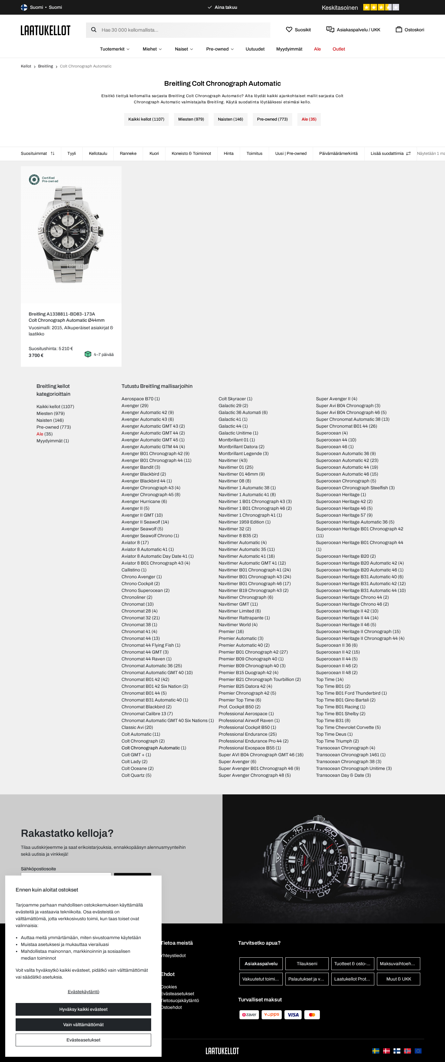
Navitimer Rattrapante (241, 617)
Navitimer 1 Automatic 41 (244, 494)
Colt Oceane (134, 768)
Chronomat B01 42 (141, 679)
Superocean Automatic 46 (342, 474)
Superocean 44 (331, 439)
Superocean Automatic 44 (342, 467)
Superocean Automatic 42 (342, 460)
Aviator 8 (131, 542)
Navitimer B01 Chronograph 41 (250, 570)
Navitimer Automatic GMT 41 (248, 563)
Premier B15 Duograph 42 (245, 672)
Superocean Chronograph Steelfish (352, 487)
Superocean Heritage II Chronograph (354, 631)
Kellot (26, 66)
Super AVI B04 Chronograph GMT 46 (256, 754)
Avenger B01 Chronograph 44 (152, 460)
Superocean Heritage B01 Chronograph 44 (359, 542)
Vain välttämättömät (83, 1024)
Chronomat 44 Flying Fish (148, 645)
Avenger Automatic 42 (144, 412)
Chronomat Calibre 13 (144, 713)
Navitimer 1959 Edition (241, 522)
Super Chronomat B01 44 (342, 426)
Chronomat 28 (136, 611)
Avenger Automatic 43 (144, 419)
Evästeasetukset (83, 1040)
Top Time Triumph (334, 741)
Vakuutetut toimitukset (262, 979)
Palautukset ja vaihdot (308, 979)
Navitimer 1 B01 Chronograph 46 (252, 508)
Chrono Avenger (138, 576)
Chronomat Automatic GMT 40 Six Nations (165, 720)
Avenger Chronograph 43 (148, 487)
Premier (227, 631)
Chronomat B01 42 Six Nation (151, 686)
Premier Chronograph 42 (244, 693)
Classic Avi (133, 727)
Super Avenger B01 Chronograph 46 (256, 768)
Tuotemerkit (112, 49)
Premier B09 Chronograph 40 (249, 665)
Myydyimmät (289, 49)
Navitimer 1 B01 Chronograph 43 (252, 501)
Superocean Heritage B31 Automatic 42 (356, 583)
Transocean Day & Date (340, 775)
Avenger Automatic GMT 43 (150, 426)
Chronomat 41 (136, 631)
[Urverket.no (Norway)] (408, 1050)
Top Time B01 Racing (337, 706)
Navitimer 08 (231, 481)
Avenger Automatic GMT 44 (150, 433)
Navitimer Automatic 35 (242, 549)
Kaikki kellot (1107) (146, 119)
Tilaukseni (307, 963)
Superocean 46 (331, 446)
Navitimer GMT (234, 604)
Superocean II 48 (333, 672)
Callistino (131, 570)
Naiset (181, 49)
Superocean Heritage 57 (341, 515)
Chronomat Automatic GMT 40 (153, 672)
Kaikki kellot (48, 406)
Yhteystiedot (173, 955)
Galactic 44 (230, 426)
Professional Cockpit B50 (244, 727)
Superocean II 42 (333, 652)
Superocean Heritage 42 (341, 501)
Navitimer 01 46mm (238, 474)
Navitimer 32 (231, 528)
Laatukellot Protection (354, 979)
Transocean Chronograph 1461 (347, 754)
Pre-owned (217, 49)
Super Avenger (234, 761)
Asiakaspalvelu (261, 963)
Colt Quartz (133, 775)
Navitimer (228, 460)
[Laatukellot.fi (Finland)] (397, 1050)
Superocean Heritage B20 (342, 556)
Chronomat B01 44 (141, 693)
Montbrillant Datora (238, 446)
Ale (317, 49)
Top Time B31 (330, 720)
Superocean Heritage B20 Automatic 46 (356, 570)
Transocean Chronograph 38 (345, 761)
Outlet (339, 49)
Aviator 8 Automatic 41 (144, 549)
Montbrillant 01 (234, 439)
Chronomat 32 (136, 617)
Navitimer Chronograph (242, 597)
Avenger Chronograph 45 (148, 494)
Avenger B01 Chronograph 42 (152, 453)
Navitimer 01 (231, 467)
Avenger (130, 405)
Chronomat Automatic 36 (147, 665)
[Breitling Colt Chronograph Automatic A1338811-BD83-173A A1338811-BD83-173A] (71, 235)
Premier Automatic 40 (241, 645)
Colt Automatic (136, 734)
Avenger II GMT (138, 515)
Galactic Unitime (235, 433)
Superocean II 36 (333, 645)
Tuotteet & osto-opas (354, 963)
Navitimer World (235, 624)
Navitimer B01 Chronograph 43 (250, 576)
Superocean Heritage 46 (341, 508)
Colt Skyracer (232, 398)
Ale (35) (309, 119)
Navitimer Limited (236, 611)
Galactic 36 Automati (240, 412)
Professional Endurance (243, 734)
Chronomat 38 (136, 624)
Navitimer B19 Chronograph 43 (250, 590)
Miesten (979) (191, 119)
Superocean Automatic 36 (342, 453)
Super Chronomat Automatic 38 (348, 419)
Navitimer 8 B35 (235, 535)
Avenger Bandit (137, 467)
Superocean (328, 433)
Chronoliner (134, 597)
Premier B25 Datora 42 (242, 686)
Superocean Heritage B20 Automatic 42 (356, 563)
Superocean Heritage (338, 494)
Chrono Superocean (142, 590)
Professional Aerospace (243, 713)
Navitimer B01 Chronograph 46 (250, 583)
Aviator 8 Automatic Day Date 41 (154, 556)
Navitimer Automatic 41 (242, 556)
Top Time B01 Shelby (337, 713)
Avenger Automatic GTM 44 (150, 446)
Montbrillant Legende (240, 453)
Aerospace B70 (137, 398)
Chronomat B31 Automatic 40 (152, 700)
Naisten (44, 420)
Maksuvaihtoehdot (399, 963)
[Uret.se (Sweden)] (376, 1050)
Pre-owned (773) (272, 119)
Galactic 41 (230, 419)
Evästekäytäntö (83, 991)
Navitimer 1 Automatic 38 (244, 487)
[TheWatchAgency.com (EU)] (418, 1050)
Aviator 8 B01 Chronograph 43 (152, 563)
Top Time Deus (331, 734)
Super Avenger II (333, 398)
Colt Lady (131, 761)
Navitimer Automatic (239, 542)
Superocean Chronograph (342, 481)
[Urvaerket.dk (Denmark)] (387, 1050)
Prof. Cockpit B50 (236, 706)
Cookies (168, 986)
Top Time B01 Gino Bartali (342, 700)
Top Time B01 (330, 686)
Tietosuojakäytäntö (179, 1000)
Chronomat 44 (136, 638)
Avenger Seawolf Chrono (147, 535)
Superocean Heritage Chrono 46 (349, 604)
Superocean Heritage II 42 (342, 611)
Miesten (44, 413)
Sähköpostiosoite (38, 868)
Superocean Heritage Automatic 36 (352, 522)
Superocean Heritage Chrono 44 (349, 597)
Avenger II (132, 508)
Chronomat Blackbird (143, 706)
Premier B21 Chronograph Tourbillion (256, 679)
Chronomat (133, 604)
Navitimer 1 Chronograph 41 (247, 515)
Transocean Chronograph (342, 747)
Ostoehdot (171, 1007)
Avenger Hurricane (141, 501)
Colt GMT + (133, 754)
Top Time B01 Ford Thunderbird (348, 693)
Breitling (45, 66)
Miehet (150, 49)
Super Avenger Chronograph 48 (251, 775)
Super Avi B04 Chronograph (345, 405)
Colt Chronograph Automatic (151, 747)
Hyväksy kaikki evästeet (83, 1009)
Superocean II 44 (333, 658)
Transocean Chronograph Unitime (350, 768)
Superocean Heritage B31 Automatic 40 (356, 576)
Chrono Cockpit (137, 583)
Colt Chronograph (140, 741)
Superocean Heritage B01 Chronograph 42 (359, 528)
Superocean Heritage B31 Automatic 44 (356, 590)
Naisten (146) (230, 119)
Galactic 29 (230, 405)
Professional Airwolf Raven (246, 720)
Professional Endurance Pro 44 (250, 741)
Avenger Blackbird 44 (143, 481)
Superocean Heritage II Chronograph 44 (357, 638)
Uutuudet (255, 49)
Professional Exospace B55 (247, 747)
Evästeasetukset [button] (177, 993)
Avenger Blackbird (140, 474)
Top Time (325, 679)
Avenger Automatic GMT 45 (150, 439)
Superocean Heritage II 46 (342, 624)
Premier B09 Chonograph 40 (248, 658)
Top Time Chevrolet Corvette (345, 727)
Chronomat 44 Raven (143, 658)
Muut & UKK (398, 979)
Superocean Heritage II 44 (342, 617)
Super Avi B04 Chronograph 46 (348, 412)
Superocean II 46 (333, 665)
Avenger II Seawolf (141, 522)
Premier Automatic (238, 638)
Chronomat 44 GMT (142, 652)
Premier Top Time (236, 700)
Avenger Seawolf (139, 528)
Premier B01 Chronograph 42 (249, 652)
